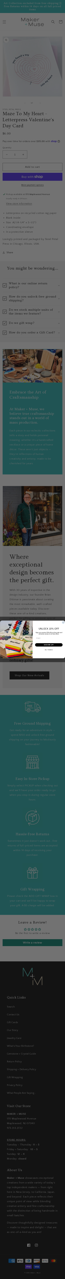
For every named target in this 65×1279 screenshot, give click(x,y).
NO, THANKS (49, 650)
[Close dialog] (63, 623)
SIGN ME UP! (49, 644)
